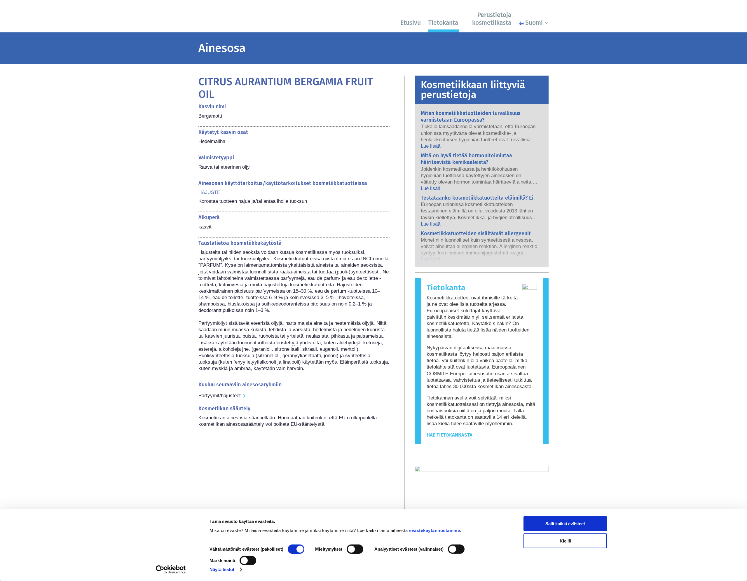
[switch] (355, 549)
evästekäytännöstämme (434, 530)
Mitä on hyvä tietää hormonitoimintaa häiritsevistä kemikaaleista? (466, 158)
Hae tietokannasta (449, 435)
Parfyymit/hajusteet (219, 395)
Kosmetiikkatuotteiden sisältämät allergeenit (476, 233)
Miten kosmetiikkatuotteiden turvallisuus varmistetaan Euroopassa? (471, 116)
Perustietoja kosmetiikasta (491, 19)
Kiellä (565, 540)
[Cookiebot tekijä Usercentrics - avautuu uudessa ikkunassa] (170, 569)
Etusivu (410, 23)
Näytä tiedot (222, 569)
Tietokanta (443, 23)
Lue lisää (430, 146)
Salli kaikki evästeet (565, 523)
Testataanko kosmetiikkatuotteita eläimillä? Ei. (478, 198)
